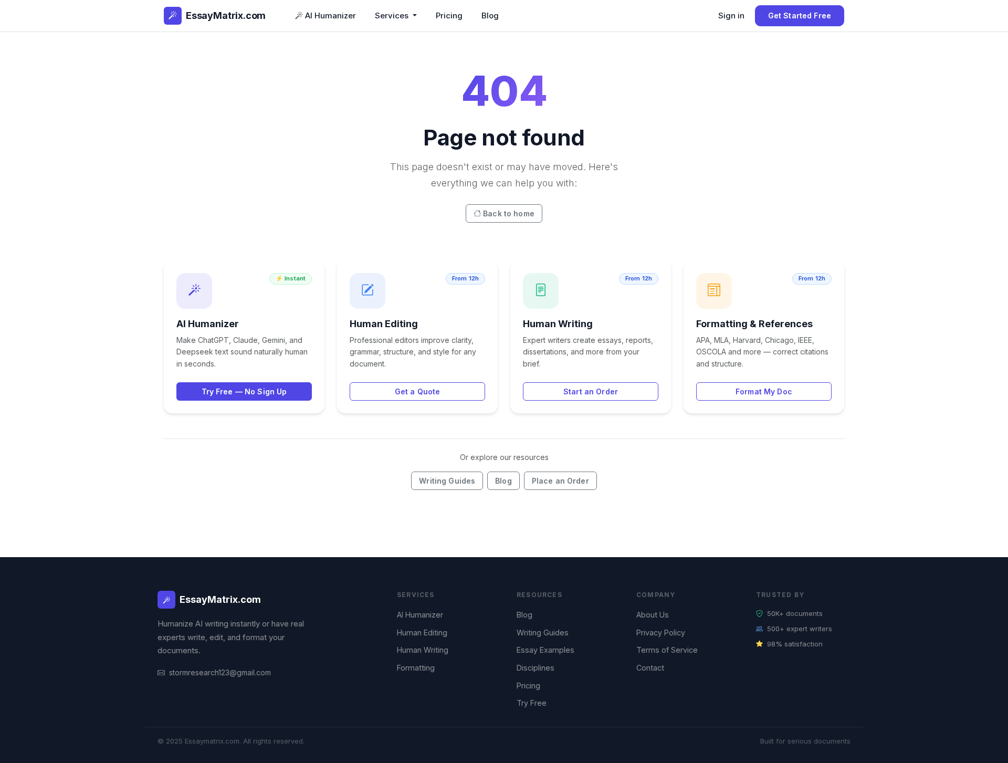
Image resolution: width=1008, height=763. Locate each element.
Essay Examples (545, 649)
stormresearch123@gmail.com (220, 672)
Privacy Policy (660, 632)
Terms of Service (667, 649)
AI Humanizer (330, 15)
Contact (650, 667)
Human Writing (422, 649)
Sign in (731, 15)
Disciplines (535, 667)
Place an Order (560, 480)
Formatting (416, 667)
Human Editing (422, 632)
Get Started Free (799, 15)
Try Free (532, 702)
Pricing (449, 15)
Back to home (508, 213)
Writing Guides (447, 480)
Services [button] (393, 15)
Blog (490, 15)
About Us (652, 614)
